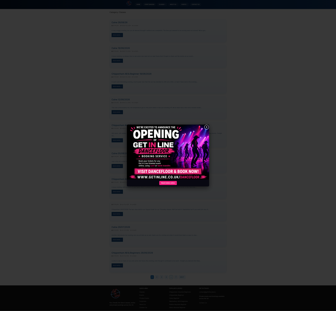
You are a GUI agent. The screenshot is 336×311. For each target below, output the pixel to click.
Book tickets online (168, 183)
